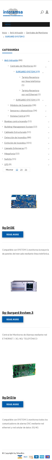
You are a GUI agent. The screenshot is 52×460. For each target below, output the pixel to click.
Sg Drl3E (8, 227)
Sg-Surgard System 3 (17, 312)
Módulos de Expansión (21, 105)
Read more (12, 234)
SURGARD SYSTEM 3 (26, 71)
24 (21, 169)
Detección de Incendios (15, 137)
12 (17, 169)
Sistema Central (17, 116)
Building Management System (18, 126)
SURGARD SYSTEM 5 (26, 99)
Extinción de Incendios (15, 143)
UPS (6, 164)
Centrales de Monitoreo (37, 33)
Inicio (4, 33)
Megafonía (9, 153)
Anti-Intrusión (16, 33)
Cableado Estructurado (15, 132)
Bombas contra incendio (15, 121)
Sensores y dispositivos (21, 110)
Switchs (8, 159)
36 (26, 169)
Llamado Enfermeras (14, 148)
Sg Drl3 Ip (9, 397)
